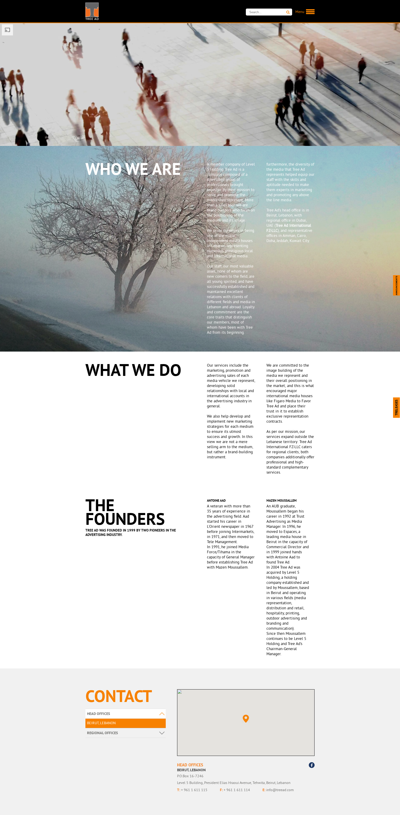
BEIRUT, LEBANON (101, 723)
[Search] (288, 12)
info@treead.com (278, 790)
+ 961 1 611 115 (192, 790)
